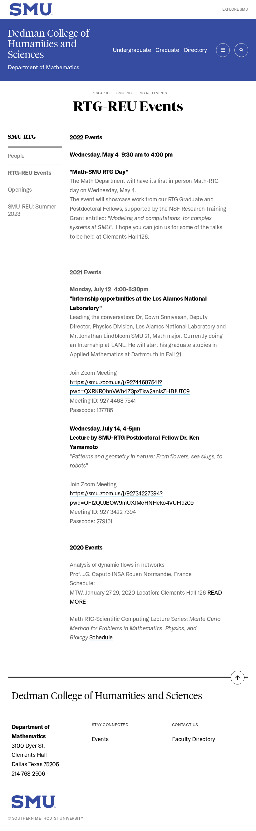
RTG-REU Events (29, 172)
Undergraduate (132, 50)
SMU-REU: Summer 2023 (32, 210)
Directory (195, 50)
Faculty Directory (193, 739)
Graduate (167, 50)
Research (100, 93)
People (16, 155)
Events (100, 739)
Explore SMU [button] (235, 9)
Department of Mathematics (43, 67)
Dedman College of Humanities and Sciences (48, 44)
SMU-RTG (124, 93)
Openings (20, 189)
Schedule (101, 637)
